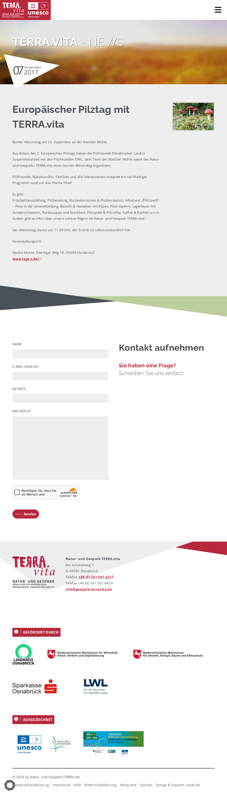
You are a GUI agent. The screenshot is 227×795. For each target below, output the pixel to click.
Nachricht (21, 411)
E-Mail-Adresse (25, 366)
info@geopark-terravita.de (89, 589)
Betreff (19, 389)
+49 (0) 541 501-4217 (96, 577)
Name (17, 344)
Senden (30, 514)
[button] (10, 785)
